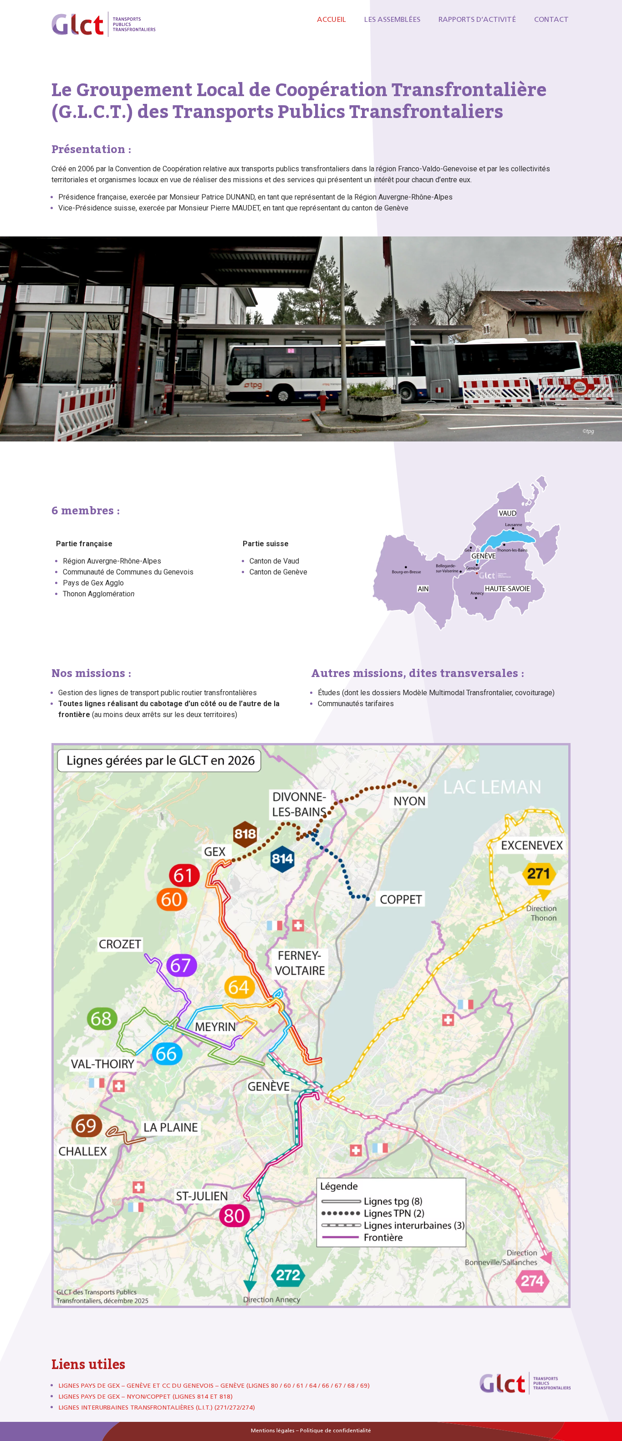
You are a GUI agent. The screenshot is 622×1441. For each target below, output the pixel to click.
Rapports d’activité (477, 19)
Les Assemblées (392, 19)
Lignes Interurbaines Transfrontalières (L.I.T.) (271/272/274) (156, 1407)
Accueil (331, 19)
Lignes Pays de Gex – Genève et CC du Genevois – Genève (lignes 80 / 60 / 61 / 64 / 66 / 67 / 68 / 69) (214, 1386)
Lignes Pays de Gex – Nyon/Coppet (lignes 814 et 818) (145, 1396)
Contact (551, 19)
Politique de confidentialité (335, 1430)
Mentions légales (273, 1430)
